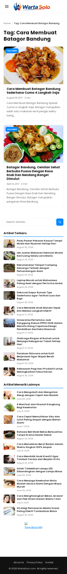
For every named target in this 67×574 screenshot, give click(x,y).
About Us (19, 562)
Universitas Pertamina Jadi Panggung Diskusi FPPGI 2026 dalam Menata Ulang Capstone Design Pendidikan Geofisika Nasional (40, 325)
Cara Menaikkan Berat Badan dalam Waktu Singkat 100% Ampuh (40, 446)
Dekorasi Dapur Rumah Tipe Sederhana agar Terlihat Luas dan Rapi (38, 295)
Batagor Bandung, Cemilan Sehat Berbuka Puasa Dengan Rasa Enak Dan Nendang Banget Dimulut (33, 173)
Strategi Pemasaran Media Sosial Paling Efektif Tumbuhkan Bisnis (38, 510)
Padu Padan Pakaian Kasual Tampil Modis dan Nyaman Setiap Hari (39, 242)
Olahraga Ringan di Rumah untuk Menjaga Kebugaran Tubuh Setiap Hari (38, 341)
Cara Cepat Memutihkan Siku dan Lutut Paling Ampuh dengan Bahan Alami (39, 419)
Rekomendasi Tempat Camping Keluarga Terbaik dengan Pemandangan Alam (37, 268)
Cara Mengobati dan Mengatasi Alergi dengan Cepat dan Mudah (37, 394)
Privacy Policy (35, 562)
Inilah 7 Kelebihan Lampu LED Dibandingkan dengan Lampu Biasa (39, 470)
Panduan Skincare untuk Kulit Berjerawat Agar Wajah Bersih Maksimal (35, 356)
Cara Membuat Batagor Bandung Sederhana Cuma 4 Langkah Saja (33, 91)
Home (7, 23)
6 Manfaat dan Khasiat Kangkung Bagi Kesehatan (38, 406)
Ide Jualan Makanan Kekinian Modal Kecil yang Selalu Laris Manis (40, 254)
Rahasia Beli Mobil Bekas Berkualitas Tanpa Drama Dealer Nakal (39, 433)
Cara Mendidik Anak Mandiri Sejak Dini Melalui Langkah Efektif (38, 309)
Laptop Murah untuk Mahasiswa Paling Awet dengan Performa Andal (40, 282)
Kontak (49, 562)
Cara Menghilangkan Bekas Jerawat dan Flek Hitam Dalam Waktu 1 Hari (40, 498)
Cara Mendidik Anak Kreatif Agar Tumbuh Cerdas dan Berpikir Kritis (38, 458)
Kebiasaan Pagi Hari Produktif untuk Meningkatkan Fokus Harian (40, 370)
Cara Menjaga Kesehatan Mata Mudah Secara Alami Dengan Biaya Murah (39, 483)
